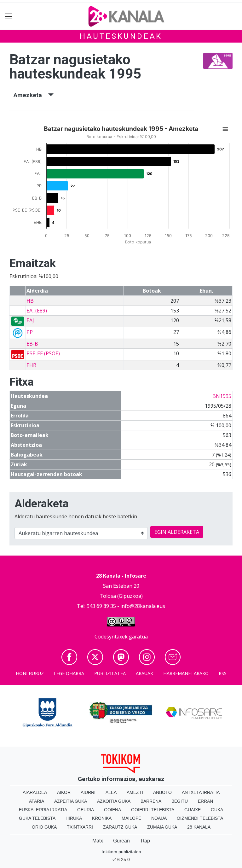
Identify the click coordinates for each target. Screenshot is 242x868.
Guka (217, 809)
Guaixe (192, 809)
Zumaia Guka (162, 827)
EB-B (32, 343)
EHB (31, 365)
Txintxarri (80, 827)
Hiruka (74, 818)
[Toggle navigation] (8, 16)
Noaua (159, 818)
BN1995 (221, 396)
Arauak (144, 673)
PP (29, 332)
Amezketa (31, 95)
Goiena (112, 809)
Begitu (179, 801)
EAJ (30, 320)
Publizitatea (110, 673)
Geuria (85, 809)
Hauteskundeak (121, 36)
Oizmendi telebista (200, 818)
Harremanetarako (186, 673)
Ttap (145, 840)
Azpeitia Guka (70, 801)
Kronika (102, 818)
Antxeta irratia (201, 792)
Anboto (162, 792)
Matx (97, 840)
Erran (205, 801)
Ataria (36, 801)
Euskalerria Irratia (43, 809)
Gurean (121, 840)
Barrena (151, 801)
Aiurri (88, 792)
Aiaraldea (35, 792)
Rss (223, 673)
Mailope (131, 818)
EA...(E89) (36, 310)
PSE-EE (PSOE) (43, 353)
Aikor (64, 792)
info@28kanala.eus (142, 606)
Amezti (135, 792)
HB (30, 300)
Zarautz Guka (120, 827)
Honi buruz (30, 673)
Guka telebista (37, 818)
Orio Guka (44, 827)
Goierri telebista (152, 809)
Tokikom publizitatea (121, 851)
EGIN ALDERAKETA (176, 531)
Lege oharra (69, 673)
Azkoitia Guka (113, 801)
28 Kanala (198, 827)
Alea (111, 792)
